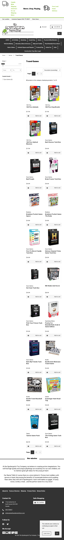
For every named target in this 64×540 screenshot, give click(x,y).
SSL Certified (40, 502)
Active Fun (48, 47)
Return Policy (41, 491)
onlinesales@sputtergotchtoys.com (15, 513)
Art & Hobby (15, 40)
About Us (5, 491)
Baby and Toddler (37, 43)
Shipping (23, 491)
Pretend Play (39, 47)
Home (3, 55)
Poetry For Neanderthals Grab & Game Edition (52, 325)
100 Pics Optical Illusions (32, 143)
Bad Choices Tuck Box (53, 142)
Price (3, 61)
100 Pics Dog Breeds (52, 107)
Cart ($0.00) (56, 27)
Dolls (55, 47)
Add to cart (38, 116)
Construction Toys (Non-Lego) (32, 51)
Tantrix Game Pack (33, 435)
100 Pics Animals (32, 107)
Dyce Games (7, 79)
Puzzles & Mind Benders (50, 40)
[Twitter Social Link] (8, 524)
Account (43, 27)
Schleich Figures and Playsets (26, 47)
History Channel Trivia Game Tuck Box (53, 252)
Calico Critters (11, 47)
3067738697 (8, 509)
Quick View (38, 103)
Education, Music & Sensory (23, 43)
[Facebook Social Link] (3, 524)
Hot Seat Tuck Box (32, 288)
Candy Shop (32, 40)
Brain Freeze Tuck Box (53, 179)
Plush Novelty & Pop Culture (52, 43)
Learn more (47, 533)
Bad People (30, 179)
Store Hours (35, 19)
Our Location (5, 19)
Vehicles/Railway (8, 43)
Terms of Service (14, 491)
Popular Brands (6, 76)
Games (39, 40)
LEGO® (7, 40)
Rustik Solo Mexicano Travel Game (52, 362)
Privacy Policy (31, 491)
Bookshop (23, 40)
